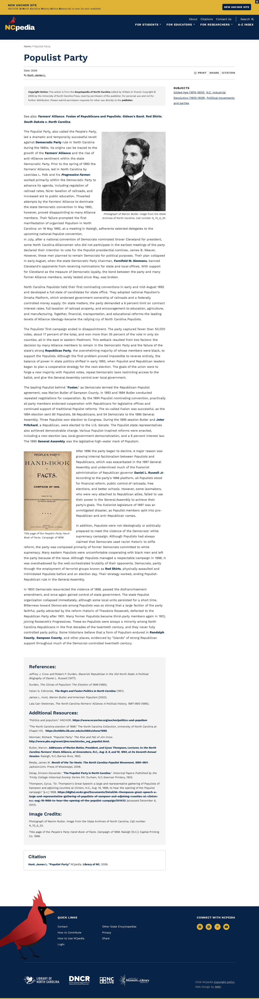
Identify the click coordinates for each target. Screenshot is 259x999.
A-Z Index (246, 24)
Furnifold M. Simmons (130, 261)
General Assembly (51, 441)
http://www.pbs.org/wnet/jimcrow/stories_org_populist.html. (69, 741)
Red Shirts (153, 116)
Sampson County (49, 638)
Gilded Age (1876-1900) (189, 92)
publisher (127, 100)
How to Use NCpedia (71, 938)
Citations (207, 19)
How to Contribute (69, 932)
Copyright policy (224, 982)
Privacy (106, 932)
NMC (218, 986)
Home (27, 46)
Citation (228, 72)
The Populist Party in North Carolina (87, 773)
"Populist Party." (59, 864)
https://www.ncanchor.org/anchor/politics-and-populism (110, 720)
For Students (146, 24)
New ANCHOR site (236, 7)
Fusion (73, 387)
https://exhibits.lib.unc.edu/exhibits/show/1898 (76, 730)
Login (61, 944)
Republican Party (58, 350)
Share (214, 72)
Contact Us (223, 19)
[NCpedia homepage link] (20, 23)
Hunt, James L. (36, 75)
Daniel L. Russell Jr (148, 472)
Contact (62, 926)
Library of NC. (91, 864)
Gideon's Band (133, 116)
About (193, 19)
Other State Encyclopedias (119, 926)
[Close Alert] (257, 2)
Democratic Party (48, 142)
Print (202, 72)
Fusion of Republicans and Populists (93, 116)
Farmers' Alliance (51, 116)
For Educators (179, 24)
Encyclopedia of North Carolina (92, 92)
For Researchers (215, 24)
